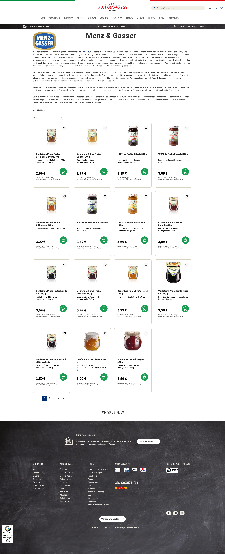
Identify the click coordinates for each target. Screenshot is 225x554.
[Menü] (11, 526)
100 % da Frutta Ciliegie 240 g (132, 154)
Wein (35, 469)
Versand (91, 479)
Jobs (62, 488)
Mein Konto (92, 476)
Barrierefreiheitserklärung (98, 504)
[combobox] (180, 8)
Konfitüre (85, 52)
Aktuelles (64, 492)
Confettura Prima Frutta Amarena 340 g (89, 292)
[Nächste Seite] (58, 398)
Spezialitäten (38, 485)
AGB (89, 495)
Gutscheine (65, 482)
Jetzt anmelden (146, 441)
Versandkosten (56, 179)
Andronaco (65, 463)
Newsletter (92, 488)
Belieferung (65, 498)
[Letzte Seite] (63, 398)
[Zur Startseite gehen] (112, 7)
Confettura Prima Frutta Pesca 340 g (132, 292)
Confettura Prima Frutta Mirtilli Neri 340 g (51, 292)
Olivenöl (36, 476)
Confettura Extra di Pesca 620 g (91, 360)
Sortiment (38, 463)
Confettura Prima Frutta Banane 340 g (89, 155)
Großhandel (65, 485)
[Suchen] (153, 8)
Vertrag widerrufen (110, 519)
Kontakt (91, 485)
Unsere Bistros (66, 476)
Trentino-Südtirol (55, 57)
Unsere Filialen (66, 473)
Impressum (92, 501)
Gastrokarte (65, 501)
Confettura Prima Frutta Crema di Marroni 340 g (48, 155)
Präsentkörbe (65, 479)
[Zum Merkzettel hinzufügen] (64, 128)
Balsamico (37, 479)
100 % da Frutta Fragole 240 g (173, 154)
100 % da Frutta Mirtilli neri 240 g (92, 223)
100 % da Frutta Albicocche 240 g (131, 223)
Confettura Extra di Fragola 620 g (131, 360)
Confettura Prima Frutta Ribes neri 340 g (173, 292)
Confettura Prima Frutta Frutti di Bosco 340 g (51, 360)
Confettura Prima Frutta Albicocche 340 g (48, 223)
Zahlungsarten (94, 482)
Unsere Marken (39, 488)
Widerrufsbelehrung (96, 492)
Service (91, 463)
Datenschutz (93, 498)
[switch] (8, 540)
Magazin (63, 495)
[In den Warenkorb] (63, 171)
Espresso (36, 482)
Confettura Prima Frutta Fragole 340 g (170, 223)
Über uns (64, 469)
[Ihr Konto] (215, 8)
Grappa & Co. (38, 473)
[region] (112, 26)
